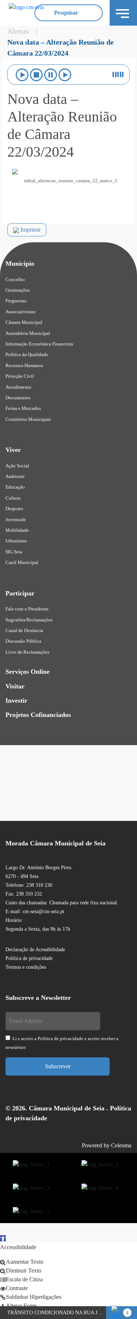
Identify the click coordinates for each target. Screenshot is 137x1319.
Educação (15, 487)
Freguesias (15, 300)
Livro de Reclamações (27, 652)
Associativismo (20, 311)
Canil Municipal (21, 562)
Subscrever (58, 1066)
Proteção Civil (19, 376)
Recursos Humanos (24, 365)
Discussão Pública (23, 641)
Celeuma (121, 1145)
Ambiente (15, 476)
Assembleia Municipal (27, 333)
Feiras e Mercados (23, 408)
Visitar (14, 686)
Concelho (15, 279)
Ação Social (17, 465)
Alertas (18, 31)
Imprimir (30, 230)
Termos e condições (25, 967)
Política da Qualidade (26, 354)
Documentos (17, 397)
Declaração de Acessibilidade (35, 949)
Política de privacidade (29, 958)
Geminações (17, 290)
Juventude (15, 519)
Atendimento (18, 387)
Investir (16, 700)
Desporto (14, 508)
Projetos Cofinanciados (38, 714)
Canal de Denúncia (24, 630)
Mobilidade (17, 530)
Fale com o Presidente (27, 609)
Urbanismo (16, 540)
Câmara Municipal (23, 322)
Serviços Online (27, 671)
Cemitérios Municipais (28, 419)
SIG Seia (13, 551)
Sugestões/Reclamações (29, 620)
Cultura (12, 498)
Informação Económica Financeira (39, 344)
